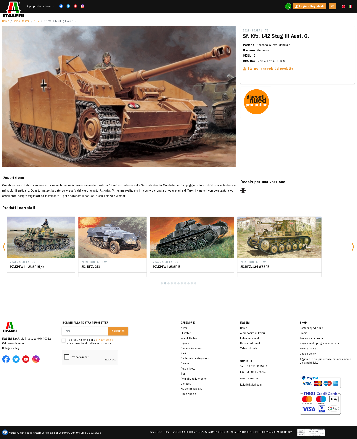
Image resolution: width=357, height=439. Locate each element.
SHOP (303, 323)
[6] (178, 283)
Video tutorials (249, 348)
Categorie (188, 323)
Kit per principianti (191, 389)
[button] (4, 247)
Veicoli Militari (22, 21)
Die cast (186, 384)
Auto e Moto (188, 369)
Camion (185, 363)
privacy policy (104, 340)
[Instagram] (82, 6)
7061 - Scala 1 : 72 (201, 262)
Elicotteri (186, 333)
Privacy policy (308, 348)
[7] (182, 283)
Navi (183, 353)
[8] (185, 283)
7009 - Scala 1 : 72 (42, 262)
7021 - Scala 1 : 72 (255, 30)
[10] (192, 283)
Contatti (246, 361)
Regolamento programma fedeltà (319, 343)
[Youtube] (74, 6)
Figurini (185, 343)
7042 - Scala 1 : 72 (114, 262)
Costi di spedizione (311, 328)
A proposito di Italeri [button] (39, 6)
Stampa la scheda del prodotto (270, 69)
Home (5, 21)
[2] (165, 283)
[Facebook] (60, 6)
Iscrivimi (118, 331)
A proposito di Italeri (252, 333)
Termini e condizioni (312, 338)
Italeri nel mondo (250, 338)
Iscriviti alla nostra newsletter (85, 323)
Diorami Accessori (191, 348)
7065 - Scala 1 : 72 (289, 262)
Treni (183, 374)
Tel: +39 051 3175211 (253, 366)
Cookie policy (308, 354)
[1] (162, 283)
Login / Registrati (311, 6)
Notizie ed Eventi (250, 343)
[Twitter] (67, 6)
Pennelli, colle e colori (194, 379)
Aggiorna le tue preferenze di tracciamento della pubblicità (325, 361)
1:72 (36, 21)
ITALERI (245, 323)
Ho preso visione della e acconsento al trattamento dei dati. (90, 342)
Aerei (184, 328)
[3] (168, 283)
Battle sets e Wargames (195, 358)
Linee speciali (189, 394)
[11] (195, 283)
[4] (172, 283)
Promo (304, 333)
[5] (175, 283)
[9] (188, 283)
